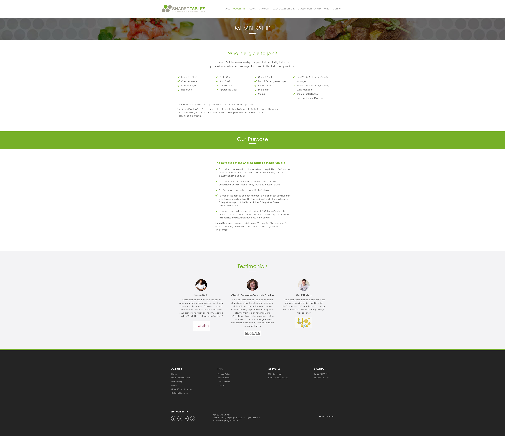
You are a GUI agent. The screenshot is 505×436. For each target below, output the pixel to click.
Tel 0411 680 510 (321, 378)
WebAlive (234, 421)
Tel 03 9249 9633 (321, 374)
